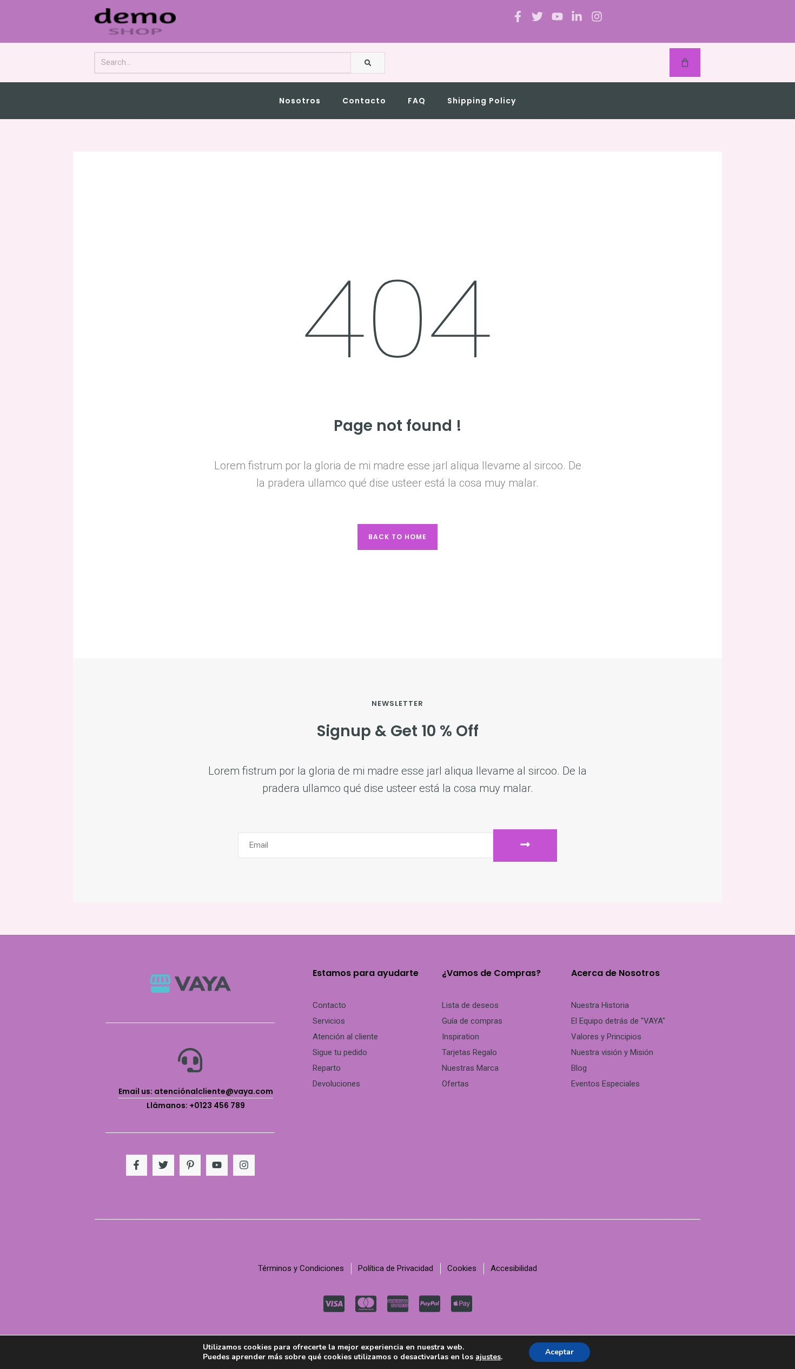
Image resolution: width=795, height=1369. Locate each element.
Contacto (364, 100)
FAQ (417, 100)
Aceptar (559, 1352)
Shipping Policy (481, 100)
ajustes (488, 1357)
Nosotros (300, 100)
